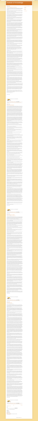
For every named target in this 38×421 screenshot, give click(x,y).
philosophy (14, 300)
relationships (16, 300)
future (11, 300)
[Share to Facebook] (18, 101)
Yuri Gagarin (19, 300)
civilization (8, 300)
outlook (12, 300)
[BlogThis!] (17, 101)
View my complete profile (9, 414)
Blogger (21, 417)
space (17, 300)
